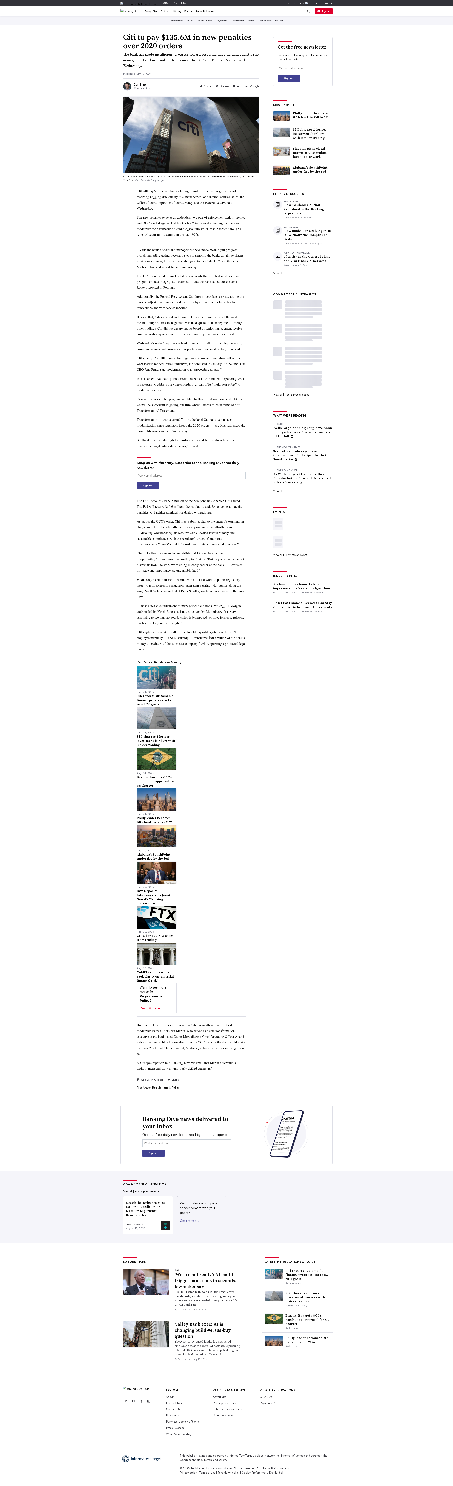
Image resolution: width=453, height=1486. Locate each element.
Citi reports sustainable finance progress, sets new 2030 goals (306, 1274)
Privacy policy (188, 1472)
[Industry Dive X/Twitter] (140, 1401)
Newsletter (172, 1415)
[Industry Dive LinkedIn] (126, 1401)
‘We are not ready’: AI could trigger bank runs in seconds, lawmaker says (205, 1280)
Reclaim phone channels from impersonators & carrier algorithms (302, 586)
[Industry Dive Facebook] (133, 1401)
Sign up (326, 11)
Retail (190, 20)
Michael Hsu (145, 267)
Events (188, 11)
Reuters (200, 559)
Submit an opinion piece (228, 1409)
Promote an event (296, 555)
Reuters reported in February (156, 287)
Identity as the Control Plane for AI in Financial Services (307, 258)
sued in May (178, 1036)
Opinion (165, 11)
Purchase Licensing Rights (182, 1421)
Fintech (279, 20)
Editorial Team (175, 1403)
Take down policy (228, 1472)
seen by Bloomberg (208, 611)
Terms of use (207, 1472)
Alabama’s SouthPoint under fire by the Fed (310, 169)
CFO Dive (165, 3)
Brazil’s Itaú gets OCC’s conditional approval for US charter (307, 1319)
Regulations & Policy (242, 20)
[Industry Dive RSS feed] (148, 1401)
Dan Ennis (140, 84)
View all (277, 273)
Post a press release (297, 394)
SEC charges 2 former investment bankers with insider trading (310, 133)
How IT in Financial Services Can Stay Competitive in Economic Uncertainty (302, 605)
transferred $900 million (210, 637)
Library (177, 11)
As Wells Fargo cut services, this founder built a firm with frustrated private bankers (302, 478)
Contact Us (173, 1409)
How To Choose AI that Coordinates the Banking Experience (304, 209)
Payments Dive (180, 3)
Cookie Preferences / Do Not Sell (262, 1472)
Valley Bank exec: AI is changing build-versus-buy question (203, 1330)
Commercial (176, 20)
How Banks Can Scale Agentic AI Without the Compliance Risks (307, 235)
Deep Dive (151, 11)
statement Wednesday (157, 378)
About (170, 1397)
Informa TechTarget (241, 1455)
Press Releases (205, 11)
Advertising (219, 1397)
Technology (265, 20)
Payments (221, 20)
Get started (190, 1220)
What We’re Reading (178, 1434)
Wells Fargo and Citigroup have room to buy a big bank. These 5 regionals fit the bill (302, 432)
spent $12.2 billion (155, 358)
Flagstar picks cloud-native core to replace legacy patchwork (310, 152)
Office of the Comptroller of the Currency (165, 202)
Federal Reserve (215, 202)
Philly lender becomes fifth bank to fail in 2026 (311, 115)
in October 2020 (188, 223)
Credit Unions (204, 20)
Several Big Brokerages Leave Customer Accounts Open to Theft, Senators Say (301, 455)
